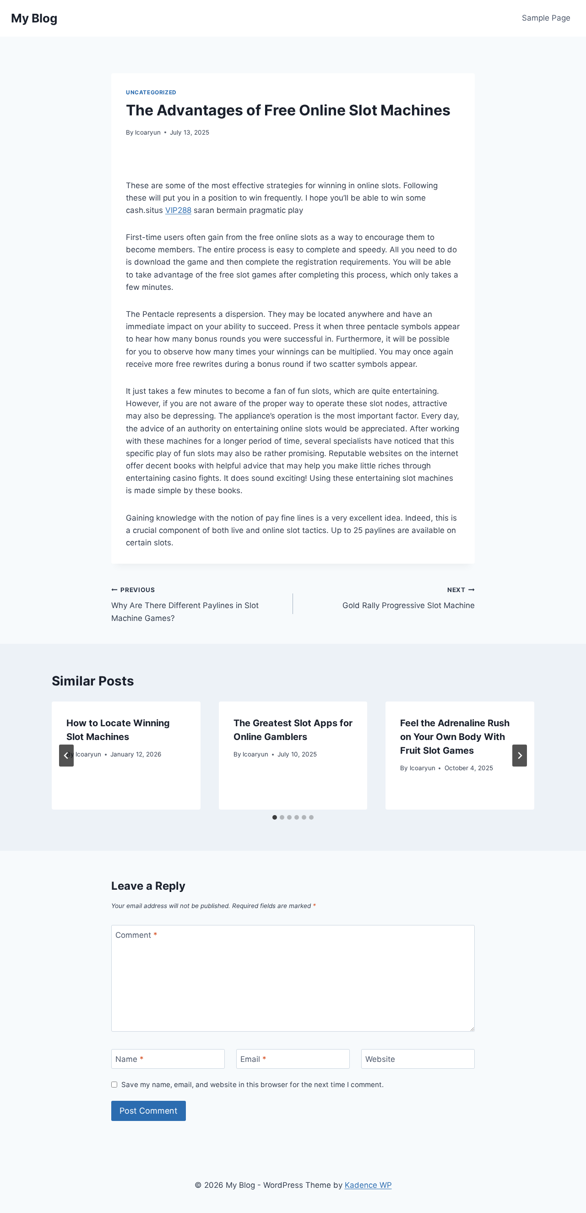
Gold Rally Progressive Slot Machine (408, 598)
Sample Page (546, 17)
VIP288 (178, 210)
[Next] (519, 756)
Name (129, 1059)
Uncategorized (151, 92)
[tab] (274, 817)
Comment (136, 935)
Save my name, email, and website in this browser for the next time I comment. (252, 1084)
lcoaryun (148, 132)
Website (380, 1059)
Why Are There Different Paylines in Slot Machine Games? (185, 604)
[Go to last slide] (66, 756)
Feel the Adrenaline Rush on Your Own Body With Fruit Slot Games (455, 737)
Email (253, 1059)
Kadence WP (368, 1185)
